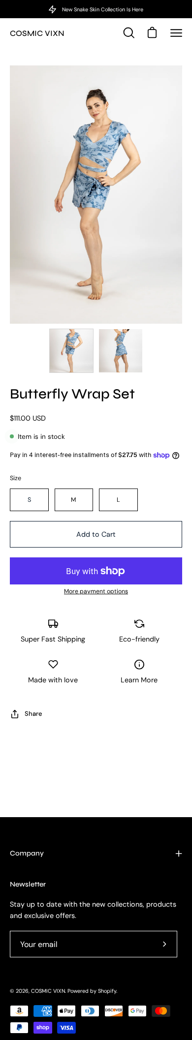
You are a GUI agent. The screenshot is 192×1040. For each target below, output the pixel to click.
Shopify (107, 990)
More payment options (96, 591)
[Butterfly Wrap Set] (71, 351)
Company (27, 853)
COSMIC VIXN (37, 33)
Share (33, 713)
